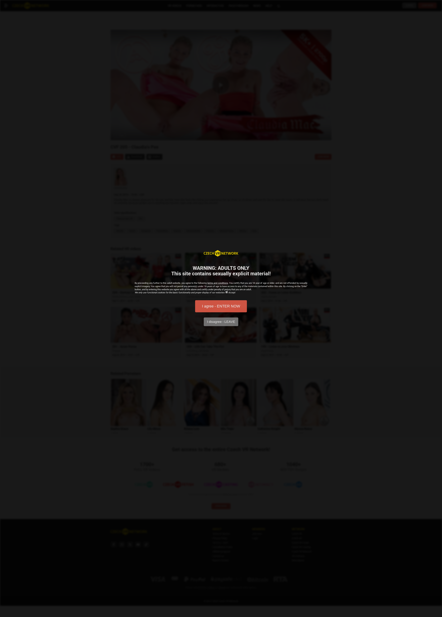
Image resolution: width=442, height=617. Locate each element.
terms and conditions (217, 283)
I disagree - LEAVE (221, 322)
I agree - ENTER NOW (221, 306)
